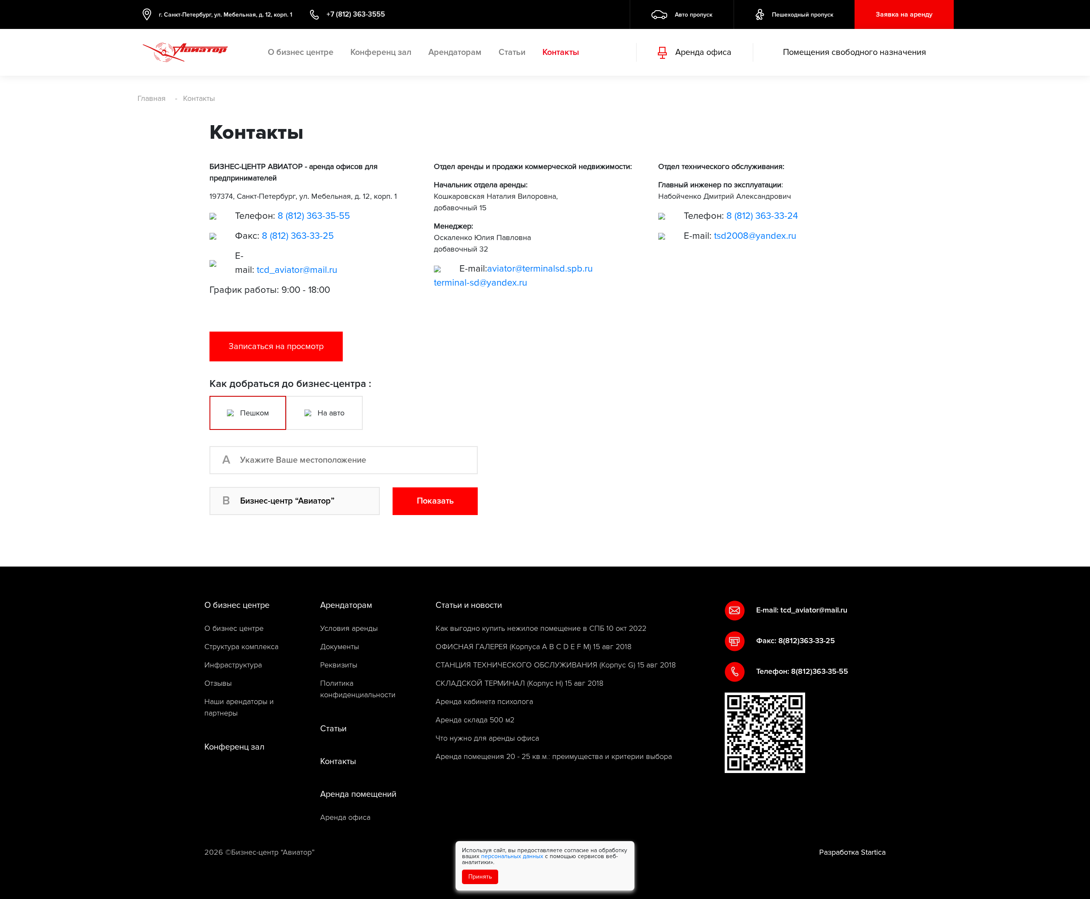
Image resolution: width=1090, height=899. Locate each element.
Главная (152, 98)
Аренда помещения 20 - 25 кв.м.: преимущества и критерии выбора (554, 756)
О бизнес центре (300, 52)
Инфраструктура (233, 665)
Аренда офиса (345, 817)
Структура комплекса (241, 646)
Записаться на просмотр (276, 346)
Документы (339, 646)
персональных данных (512, 856)
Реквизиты (338, 665)
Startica (873, 852)
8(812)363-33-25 (806, 640)
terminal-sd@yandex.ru (480, 283)
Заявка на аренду (904, 14)
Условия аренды (349, 628)
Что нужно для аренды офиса (487, 738)
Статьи (512, 52)
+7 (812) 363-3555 (356, 14)
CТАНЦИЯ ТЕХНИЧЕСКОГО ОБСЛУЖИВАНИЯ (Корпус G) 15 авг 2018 (556, 665)
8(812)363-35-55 (819, 671)
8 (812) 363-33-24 (762, 216)
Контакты (560, 52)
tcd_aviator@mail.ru (297, 270)
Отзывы (218, 683)
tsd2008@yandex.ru (755, 236)
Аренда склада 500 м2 (475, 720)
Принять (480, 876)
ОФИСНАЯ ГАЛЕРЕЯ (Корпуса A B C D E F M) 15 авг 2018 (533, 646)
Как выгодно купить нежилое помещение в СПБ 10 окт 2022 (541, 628)
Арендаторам (455, 52)
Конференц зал (380, 52)
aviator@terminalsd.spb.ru (540, 269)
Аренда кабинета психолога (484, 701)
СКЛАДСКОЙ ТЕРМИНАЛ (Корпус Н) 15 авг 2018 (519, 683)
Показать (435, 501)
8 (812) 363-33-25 (298, 236)
